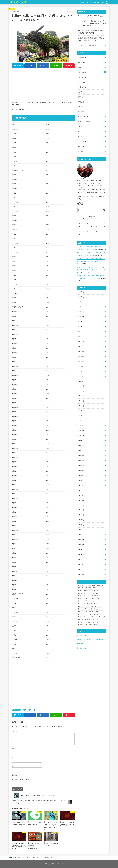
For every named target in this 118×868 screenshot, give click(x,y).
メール (15, 757)
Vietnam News (81, 635)
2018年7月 (81, 520)
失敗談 (81, 102)
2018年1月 (81, 549)
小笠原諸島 (82, 622)
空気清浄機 (82, 624)
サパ (89, 598)
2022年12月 (81, 307)
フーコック (99, 606)
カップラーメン (101, 593)
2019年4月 (81, 480)
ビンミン (81, 606)
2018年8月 (81, 515)
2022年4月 (81, 331)
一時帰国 (82, 87)
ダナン (94, 598)
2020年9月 (81, 401)
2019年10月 (81, 450)
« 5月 (91, 236)
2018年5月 (81, 530)
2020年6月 (81, 411)
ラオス (96, 614)
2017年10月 (81, 559)
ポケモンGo (82, 82)
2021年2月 (81, 381)
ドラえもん (102, 598)
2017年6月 (81, 574)
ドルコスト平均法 (92, 601)
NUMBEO (80, 644)
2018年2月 (81, 544)
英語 (80, 131)
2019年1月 (81, 495)
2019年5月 (81, 475)
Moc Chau (81, 587)
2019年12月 (81, 440)
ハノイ (90, 603)
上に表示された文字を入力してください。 (25, 779)
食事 (103, 2)
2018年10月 (81, 505)
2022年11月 (81, 311)
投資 (80, 107)
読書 (80, 136)
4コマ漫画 (82, 57)
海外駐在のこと (95, 2)
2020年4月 (81, 420)
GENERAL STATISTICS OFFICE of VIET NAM (91, 639)
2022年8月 (81, 321)
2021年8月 (81, 356)
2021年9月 (81, 351)
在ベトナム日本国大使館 (92, 619)
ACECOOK (82, 585)
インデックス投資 (90, 593)
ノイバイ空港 (82, 603)
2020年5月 (81, 416)
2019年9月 (81, 455)
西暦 (33, 709)
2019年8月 (81, 460)
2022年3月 (81, 336)
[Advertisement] (43, 84)
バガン (96, 603)
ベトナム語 (82, 77)
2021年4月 (81, 371)
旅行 (88, 2)
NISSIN (89, 587)
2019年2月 (81, 490)
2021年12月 (81, 346)
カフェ (80, 595)
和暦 (28, 709)
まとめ (80, 593)
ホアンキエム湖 (83, 611)
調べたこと (11, 9)
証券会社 (90, 624)
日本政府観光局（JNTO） (85, 648)
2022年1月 (81, 341)
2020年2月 (81, 430)
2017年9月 (81, 564)
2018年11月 (81, 500)
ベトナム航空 (98, 609)
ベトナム (82, 2)
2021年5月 (81, 366)
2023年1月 (81, 302)
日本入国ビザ (96, 622)
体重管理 (81, 97)
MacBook (100, 585)
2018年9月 (81, 510)
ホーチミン (100, 611)
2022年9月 (81, 316)
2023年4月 (81, 297)
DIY (80, 67)
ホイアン (92, 611)
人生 (80, 92)
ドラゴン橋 (82, 601)
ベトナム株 (89, 609)
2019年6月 (81, 470)
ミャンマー (82, 614)
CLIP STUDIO (83, 62)
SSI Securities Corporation (85, 590)
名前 (14, 748)
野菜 (96, 624)
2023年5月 (81, 292)
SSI (95, 587)
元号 (23, 709)
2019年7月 (81, 465)
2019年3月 (81, 485)
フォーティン (90, 606)
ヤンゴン (90, 614)
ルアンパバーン (83, 617)
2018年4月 (81, 535)
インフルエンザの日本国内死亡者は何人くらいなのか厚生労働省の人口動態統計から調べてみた (91, 261)
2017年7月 (81, 569)
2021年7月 (81, 361)
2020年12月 (81, 391)
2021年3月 (81, 376)
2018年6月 (81, 525)
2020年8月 (81, 406)
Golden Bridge (91, 585)
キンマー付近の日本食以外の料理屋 (94, 595)
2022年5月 (81, 326)
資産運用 (81, 146)
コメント (15, 731)
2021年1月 (81, 386)
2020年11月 (81, 396)
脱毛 (80, 126)
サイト (14, 766)
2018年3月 (81, 539)
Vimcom (98, 590)
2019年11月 (81, 445)
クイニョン (82, 598)
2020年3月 (81, 425)
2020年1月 (81, 435)
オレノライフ (18, 2)
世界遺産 (81, 619)
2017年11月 (81, 554)
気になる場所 (83, 116)
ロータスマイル (93, 617)
